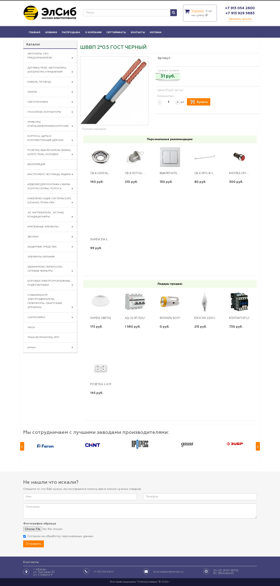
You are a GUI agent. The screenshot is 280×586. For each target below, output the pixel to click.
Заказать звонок (240, 19)
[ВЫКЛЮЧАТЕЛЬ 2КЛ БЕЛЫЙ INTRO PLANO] (170, 157)
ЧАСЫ (31, 327)
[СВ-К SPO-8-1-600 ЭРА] (204, 157)
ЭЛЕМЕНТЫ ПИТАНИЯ (41, 257)
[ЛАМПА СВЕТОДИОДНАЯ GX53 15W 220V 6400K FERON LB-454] (100, 302)
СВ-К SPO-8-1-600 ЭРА (209, 173)
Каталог (33, 44)
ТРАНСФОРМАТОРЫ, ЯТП (43, 337)
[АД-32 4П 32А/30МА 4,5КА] (135, 302)
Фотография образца (39, 523)
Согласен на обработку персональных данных (60, 536)
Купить (202, 102)
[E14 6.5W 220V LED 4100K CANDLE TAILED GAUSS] (204, 302)
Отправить (33, 543)
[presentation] (22, 446)
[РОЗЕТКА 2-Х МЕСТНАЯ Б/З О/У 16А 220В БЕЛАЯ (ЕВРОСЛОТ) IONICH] (100, 368)
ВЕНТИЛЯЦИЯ (36, 164)
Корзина (197, 11)
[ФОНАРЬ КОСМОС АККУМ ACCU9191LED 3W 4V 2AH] (170, 302)
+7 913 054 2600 (240, 8)
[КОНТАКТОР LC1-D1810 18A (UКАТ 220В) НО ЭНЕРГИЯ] (239, 302)
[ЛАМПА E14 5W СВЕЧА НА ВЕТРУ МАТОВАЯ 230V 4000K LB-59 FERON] (100, 223)
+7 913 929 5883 (240, 13)
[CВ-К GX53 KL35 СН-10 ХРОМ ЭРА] (100, 157)
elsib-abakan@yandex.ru (168, 572)
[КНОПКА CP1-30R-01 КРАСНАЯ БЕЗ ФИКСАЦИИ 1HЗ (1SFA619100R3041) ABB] (239, 157)
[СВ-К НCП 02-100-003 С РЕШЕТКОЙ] (135, 157)
